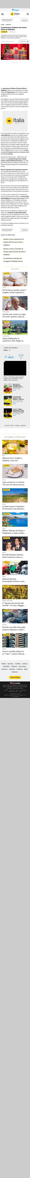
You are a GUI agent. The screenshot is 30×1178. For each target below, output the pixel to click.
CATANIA (19, 669)
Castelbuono (13, 32)
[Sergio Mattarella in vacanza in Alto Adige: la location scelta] (15, 327)
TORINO (18, 664)
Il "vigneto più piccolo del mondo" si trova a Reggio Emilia (13, 605)
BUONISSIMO (15, 688)
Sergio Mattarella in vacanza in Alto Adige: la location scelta (12, 340)
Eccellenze (6, 273)
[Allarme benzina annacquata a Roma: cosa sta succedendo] (15, 568)
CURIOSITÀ (8, 24)
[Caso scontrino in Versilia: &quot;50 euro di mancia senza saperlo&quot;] (15, 471)
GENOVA (4, 669)
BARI (25, 669)
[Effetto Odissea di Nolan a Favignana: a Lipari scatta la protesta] (15, 519)
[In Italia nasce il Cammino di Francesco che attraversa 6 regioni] (15, 495)
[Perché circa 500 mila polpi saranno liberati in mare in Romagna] (15, 616)
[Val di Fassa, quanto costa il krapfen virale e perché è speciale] (15, 279)
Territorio (6, 441)
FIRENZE (14, 666)
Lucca (4, 480)
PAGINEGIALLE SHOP (22, 685)
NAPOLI (25, 664)
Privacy (17, 690)
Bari (3, 455)
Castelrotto (5, 336)
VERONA (12, 669)
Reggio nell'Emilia (7, 600)
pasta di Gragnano (19, 198)
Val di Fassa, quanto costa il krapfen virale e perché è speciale (14, 292)
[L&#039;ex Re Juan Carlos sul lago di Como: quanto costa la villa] (15, 303)
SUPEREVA (21, 688)
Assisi (4, 504)
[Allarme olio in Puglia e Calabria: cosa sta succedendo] (15, 447)
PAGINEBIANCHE (10, 686)
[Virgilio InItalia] (15, 14)
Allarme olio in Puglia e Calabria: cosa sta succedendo (12, 460)
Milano (8, 150)
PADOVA (15, 672)
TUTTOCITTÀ (17, 686)
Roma (4, 552)
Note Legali (12, 690)
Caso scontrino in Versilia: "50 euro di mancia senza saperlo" (13, 484)
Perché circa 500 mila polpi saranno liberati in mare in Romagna (13, 629)
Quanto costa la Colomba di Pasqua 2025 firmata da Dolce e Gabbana (14, 252)
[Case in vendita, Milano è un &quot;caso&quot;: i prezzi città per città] (15, 640)
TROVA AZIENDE (15, 677)
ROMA (4, 664)
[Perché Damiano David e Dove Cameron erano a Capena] (15, 544)
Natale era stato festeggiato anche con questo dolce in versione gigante (15, 152)
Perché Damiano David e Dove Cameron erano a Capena (12, 557)
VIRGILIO (9, 685)
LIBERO (4, 685)
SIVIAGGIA (25, 686)
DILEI (21, 686)
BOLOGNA (22, 666)
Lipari (4, 528)
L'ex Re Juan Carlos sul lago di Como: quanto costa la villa (14, 316)
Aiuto (20, 691)
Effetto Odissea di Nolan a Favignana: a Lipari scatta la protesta (14, 533)
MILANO (10, 664)
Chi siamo (6, 690)
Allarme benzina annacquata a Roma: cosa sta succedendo (13, 581)
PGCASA (4, 686)
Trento (4, 287)
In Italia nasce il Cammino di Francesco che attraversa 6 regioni (14, 508)
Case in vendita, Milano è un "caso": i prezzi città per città (13, 653)
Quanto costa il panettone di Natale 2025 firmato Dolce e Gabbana (13, 242)
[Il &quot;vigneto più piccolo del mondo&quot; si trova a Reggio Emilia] (15, 592)
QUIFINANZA (9, 688)
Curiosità (4, 32)
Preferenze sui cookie (13, 691)
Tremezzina (5, 312)
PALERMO (6, 666)
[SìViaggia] (15, 10)
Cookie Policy (23, 690)
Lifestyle (6, 297)
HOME (2, 24)
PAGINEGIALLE (14, 685)
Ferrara (4, 625)
